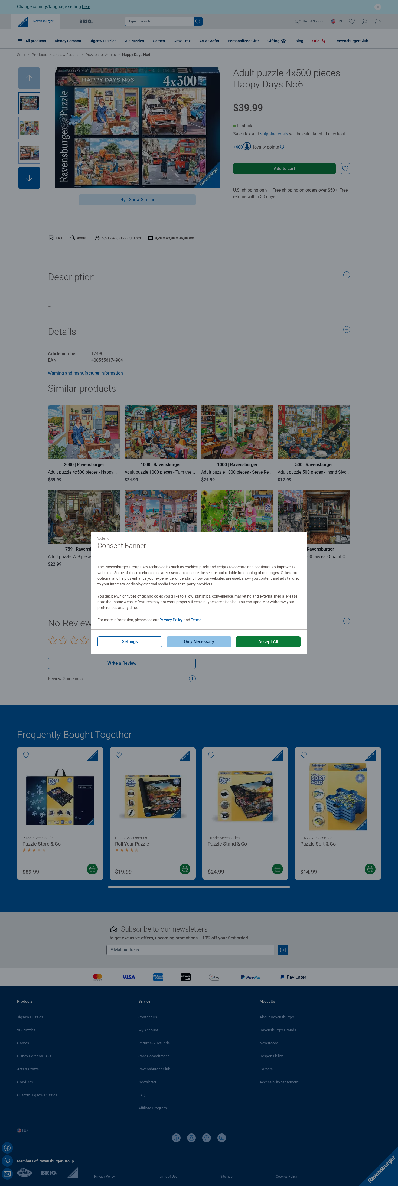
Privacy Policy (171, 620)
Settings (130, 641)
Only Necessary (199, 641)
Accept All (268, 641)
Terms (196, 620)
